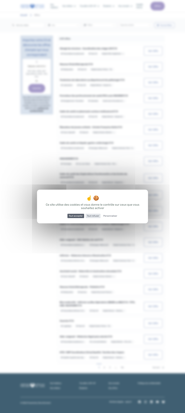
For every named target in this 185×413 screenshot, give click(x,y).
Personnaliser (110, 216)
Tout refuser (93, 216)
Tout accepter (76, 216)
